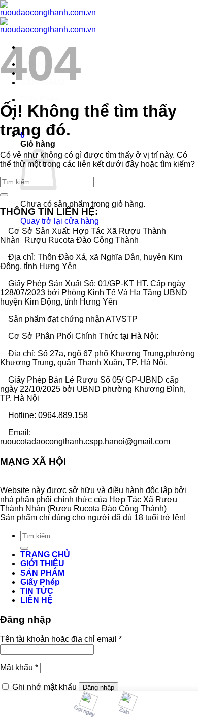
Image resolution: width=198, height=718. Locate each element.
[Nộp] (4, 194)
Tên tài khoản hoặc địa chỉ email (61, 639)
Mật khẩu (19, 667)
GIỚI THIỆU (42, 563)
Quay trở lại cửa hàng (59, 221)
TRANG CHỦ (45, 554)
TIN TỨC (36, 591)
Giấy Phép (40, 99)
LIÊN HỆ (36, 600)
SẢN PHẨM (42, 573)
